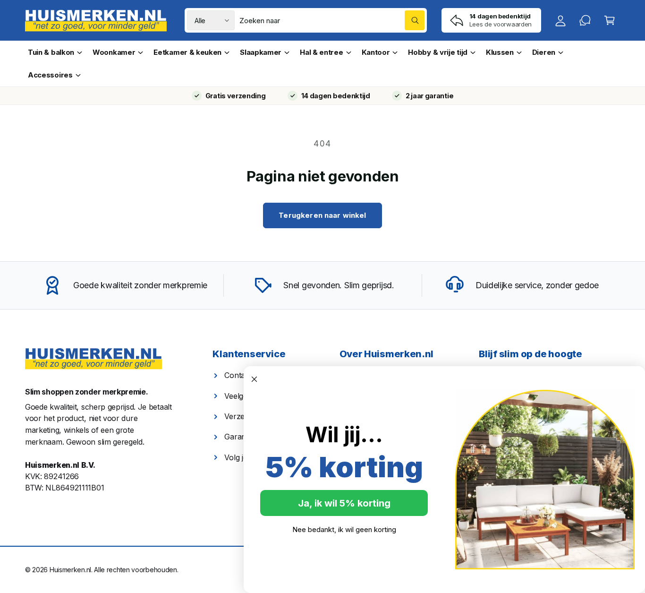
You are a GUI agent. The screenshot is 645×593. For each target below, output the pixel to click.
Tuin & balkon (51, 52)
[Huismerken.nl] (93, 359)
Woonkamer (114, 52)
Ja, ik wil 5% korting (344, 503)
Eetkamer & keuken (187, 52)
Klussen (500, 52)
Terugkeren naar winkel (322, 215)
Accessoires (50, 74)
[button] (609, 20)
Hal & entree (321, 52)
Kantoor (376, 52)
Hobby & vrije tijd (437, 52)
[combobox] (332, 20)
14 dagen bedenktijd (335, 96)
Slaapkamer (260, 52)
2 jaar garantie (429, 96)
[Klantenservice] (585, 20)
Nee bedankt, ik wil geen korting (344, 529)
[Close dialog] (254, 379)
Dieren (543, 52)
